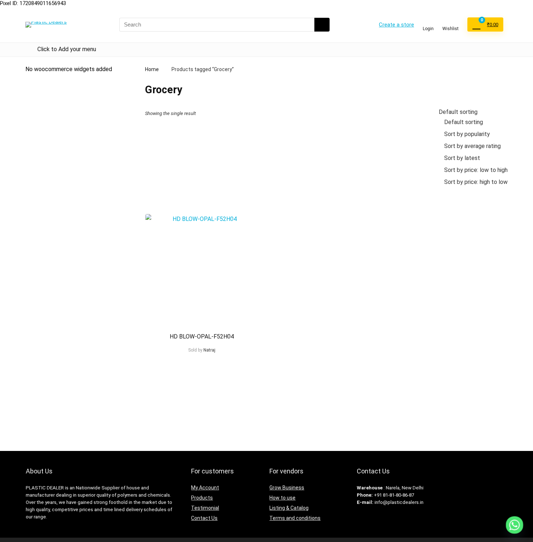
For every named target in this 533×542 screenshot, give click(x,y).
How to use (282, 498)
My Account (205, 487)
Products (202, 498)
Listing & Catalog (289, 508)
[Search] (322, 25)
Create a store (396, 24)
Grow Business (286, 487)
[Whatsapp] (514, 525)
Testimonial (205, 508)
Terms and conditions (295, 518)
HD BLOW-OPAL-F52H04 (202, 336)
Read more (201, 363)
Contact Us (204, 518)
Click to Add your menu (66, 49)
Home (152, 69)
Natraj (209, 350)
